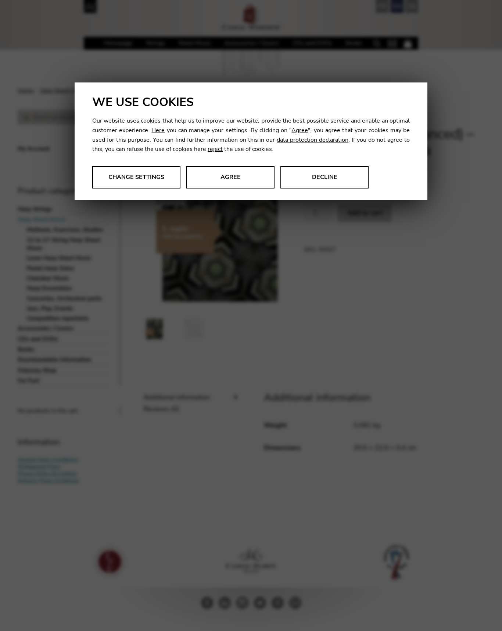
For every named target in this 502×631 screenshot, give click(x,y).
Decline (324, 177)
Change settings (136, 177)
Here (158, 130)
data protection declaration (312, 140)
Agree (299, 130)
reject (215, 149)
